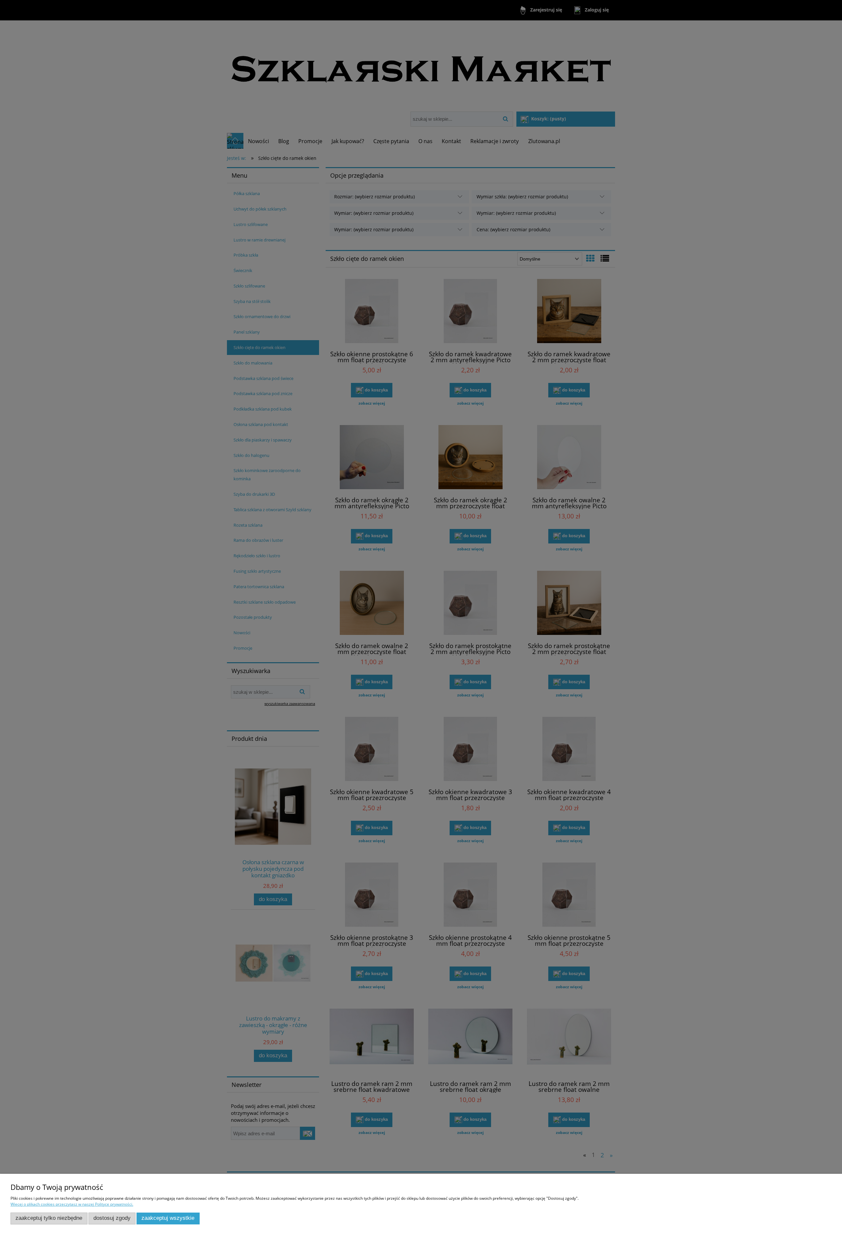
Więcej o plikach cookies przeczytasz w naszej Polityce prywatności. (72, 1204)
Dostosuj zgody (112, 1218)
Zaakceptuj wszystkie (167, 1218)
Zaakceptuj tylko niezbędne (48, 1218)
